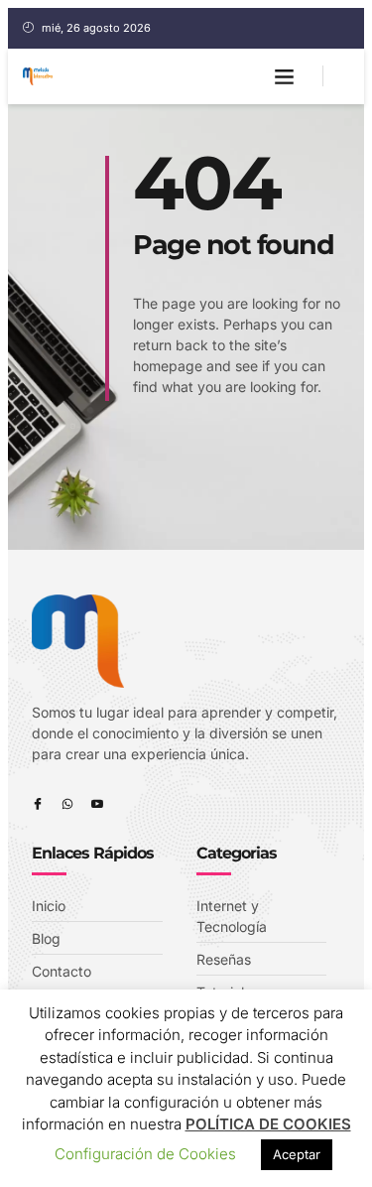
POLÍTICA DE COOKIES (268, 1124)
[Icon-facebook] (38, 804)
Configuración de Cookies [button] (145, 1153)
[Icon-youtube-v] (97, 804)
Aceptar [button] (296, 1154)
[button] (284, 76)
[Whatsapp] (67, 804)
